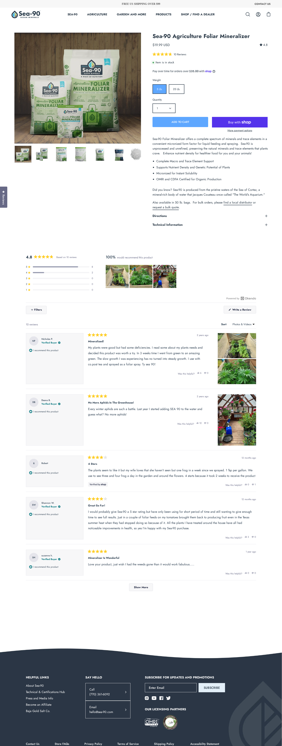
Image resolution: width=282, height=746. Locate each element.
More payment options (240, 130)
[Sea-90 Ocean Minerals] (26, 14)
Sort (224, 324)
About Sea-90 (35, 685)
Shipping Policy (164, 744)
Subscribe (212, 688)
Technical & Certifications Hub (45, 692)
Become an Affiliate (38, 704)
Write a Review (244, 310)
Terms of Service (128, 744)
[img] (264, 44)
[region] (141, 276)
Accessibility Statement (204, 744)
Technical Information (168, 224)
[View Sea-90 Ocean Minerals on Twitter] (168, 698)
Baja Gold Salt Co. (38, 711)
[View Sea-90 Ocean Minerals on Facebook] (161, 698)
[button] (169, 54)
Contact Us (32, 744)
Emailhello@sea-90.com (101, 709)
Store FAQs (62, 744)
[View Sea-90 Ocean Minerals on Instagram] (147, 698)
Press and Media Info (39, 698)
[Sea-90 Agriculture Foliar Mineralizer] (23, 154)
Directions (160, 216)
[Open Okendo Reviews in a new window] (241, 298)
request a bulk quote (166, 207)
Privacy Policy (93, 744)
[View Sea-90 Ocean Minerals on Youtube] (154, 698)
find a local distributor (237, 202)
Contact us (262, 3)
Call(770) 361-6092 (99, 692)
